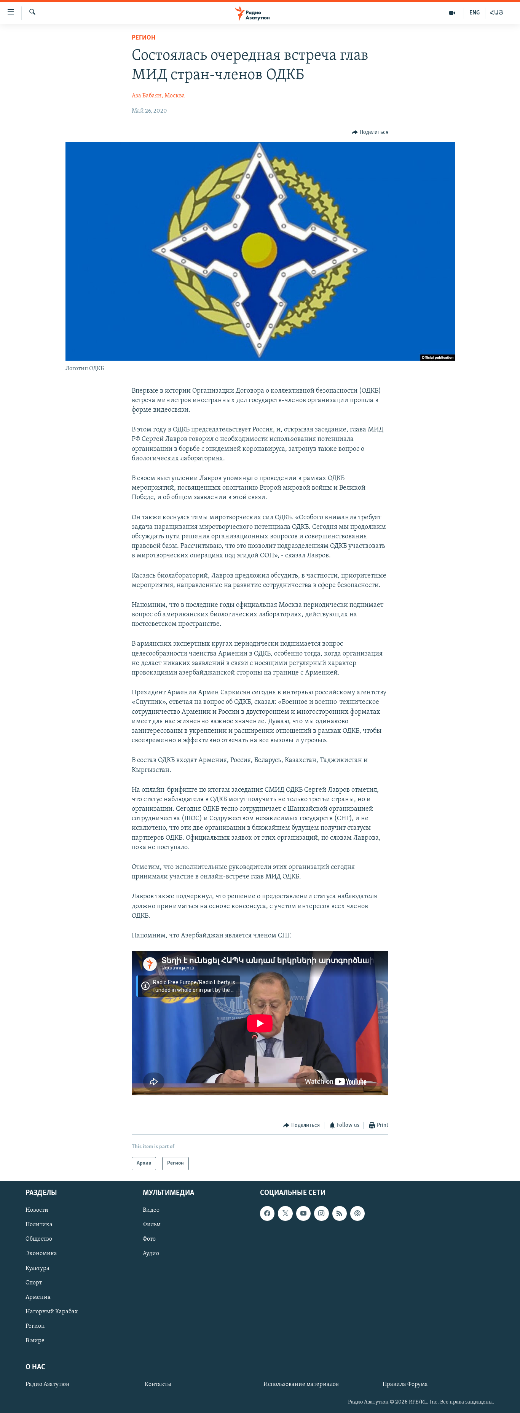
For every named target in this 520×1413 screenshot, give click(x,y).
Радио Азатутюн (48, 1384)
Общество (39, 1239)
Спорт (34, 1282)
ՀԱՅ (496, 13)
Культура (37, 1268)
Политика (39, 1225)
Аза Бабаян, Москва (158, 96)
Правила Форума (405, 1384)
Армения (38, 1297)
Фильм (152, 1225)
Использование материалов (301, 1384)
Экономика (41, 1254)
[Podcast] (357, 1213)
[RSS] (339, 1213)
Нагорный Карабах (52, 1311)
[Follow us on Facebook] (267, 1213)
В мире (35, 1340)
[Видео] (452, 13)
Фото (149, 1239)
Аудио (151, 1254)
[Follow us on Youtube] (303, 1213)
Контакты (158, 1384)
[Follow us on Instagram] (321, 1213)
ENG (474, 13)
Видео (151, 1210)
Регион (143, 38)
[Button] (370, 132)
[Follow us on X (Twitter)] (285, 1213)
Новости (37, 1210)
